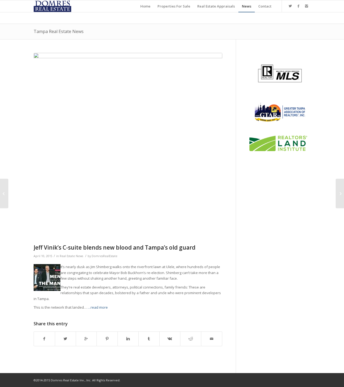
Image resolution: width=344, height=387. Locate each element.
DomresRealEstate (104, 256)
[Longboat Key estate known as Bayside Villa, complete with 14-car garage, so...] (4, 193)
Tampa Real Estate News (59, 31)
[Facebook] (298, 6)
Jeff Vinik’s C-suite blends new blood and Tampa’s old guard (114, 247)
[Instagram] (306, 6)
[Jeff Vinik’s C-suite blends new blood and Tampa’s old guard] (128, 147)
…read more (98, 307)
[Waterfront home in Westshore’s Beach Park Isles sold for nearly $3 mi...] (340, 193)
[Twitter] (290, 6)
